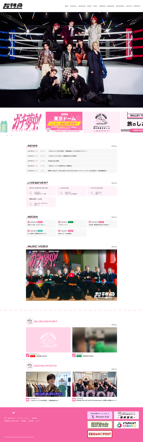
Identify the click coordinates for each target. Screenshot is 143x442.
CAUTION (129, 6)
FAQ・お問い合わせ (9, 418)
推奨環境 (23, 421)
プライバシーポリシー (23, 418)
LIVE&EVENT (82, 6)
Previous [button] (7, 135)
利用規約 (34, 418)
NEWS (66, 6)
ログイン (38, 421)
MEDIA (89, 6)
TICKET (95, 6)
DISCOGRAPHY (120, 6)
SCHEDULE (73, 6)
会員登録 (31, 421)
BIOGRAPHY (110, 6)
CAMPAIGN (102, 6)
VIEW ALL (114, 146)
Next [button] (11, 135)
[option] (26, 122)
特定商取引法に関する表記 (11, 421)
